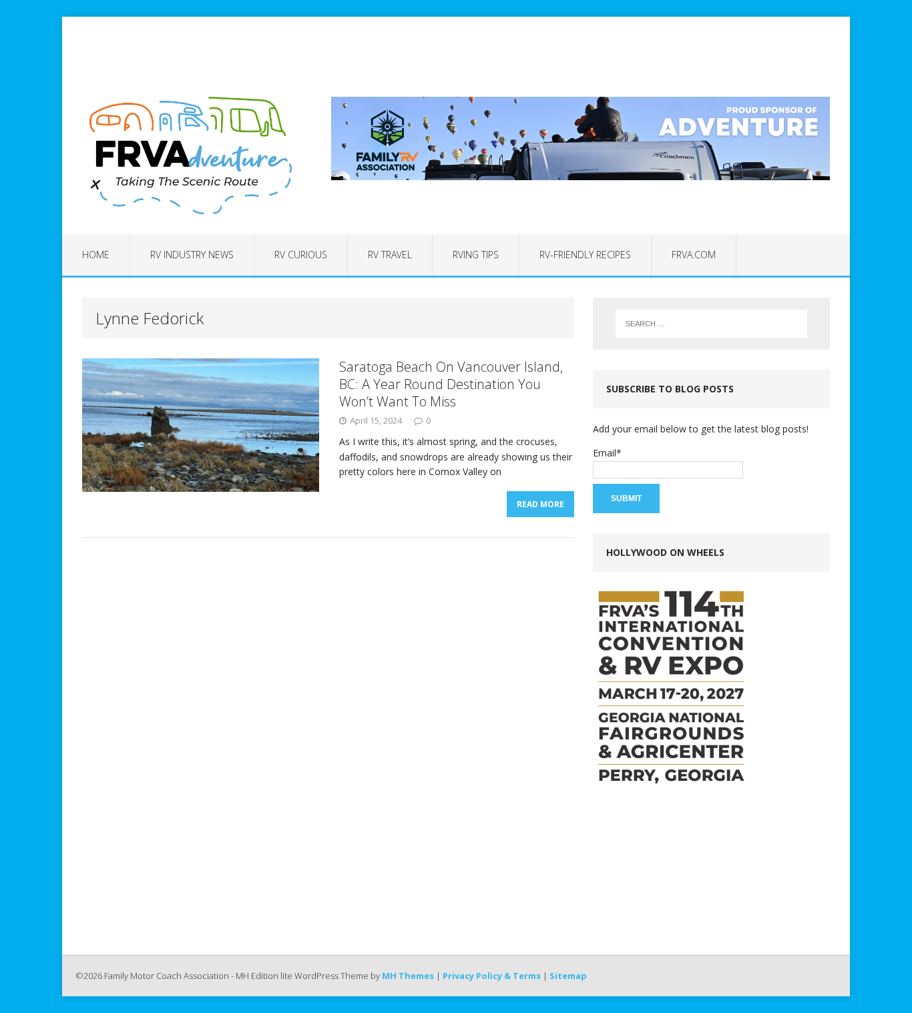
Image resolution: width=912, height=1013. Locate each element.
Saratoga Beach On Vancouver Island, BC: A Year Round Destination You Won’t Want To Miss (451, 384)
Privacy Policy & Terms (492, 976)
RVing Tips (476, 254)
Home (95, 254)
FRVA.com (694, 254)
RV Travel (390, 254)
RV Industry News (192, 254)
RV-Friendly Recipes (585, 254)
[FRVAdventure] (187, 155)
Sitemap (568, 976)
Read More (540, 504)
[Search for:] (711, 324)
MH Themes (408, 976)
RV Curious (300, 254)
